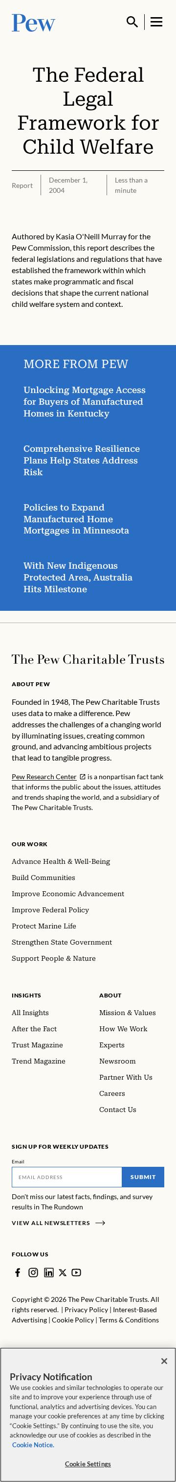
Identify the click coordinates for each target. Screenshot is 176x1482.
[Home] (88, 659)
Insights (27, 995)
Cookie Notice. (33, 1445)
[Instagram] (33, 1272)
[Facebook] (17, 1272)
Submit (143, 1177)
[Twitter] (62, 1272)
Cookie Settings (88, 1464)
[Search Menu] (132, 22)
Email (18, 1161)
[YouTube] (76, 1272)
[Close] (164, 1361)
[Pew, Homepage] (34, 22)
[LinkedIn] (49, 1272)
